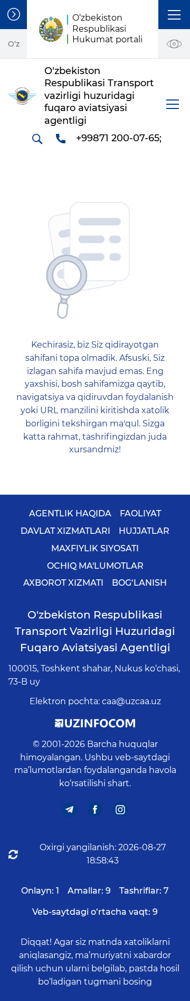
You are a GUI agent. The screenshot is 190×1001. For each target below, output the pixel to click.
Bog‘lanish (139, 583)
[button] (174, 14)
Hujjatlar (144, 531)
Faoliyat (140, 513)
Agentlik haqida (70, 513)
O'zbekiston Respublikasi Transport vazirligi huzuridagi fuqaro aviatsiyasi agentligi (95, 631)
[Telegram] (70, 809)
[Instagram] (120, 809)
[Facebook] (95, 809)
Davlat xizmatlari (65, 531)
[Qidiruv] (36, 138)
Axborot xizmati (63, 583)
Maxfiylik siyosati (95, 548)
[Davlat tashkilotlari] (13, 14)
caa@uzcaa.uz (131, 701)
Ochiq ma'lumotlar (95, 566)
